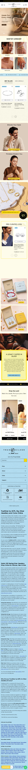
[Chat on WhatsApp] (25, 767)
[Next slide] (16, 255)
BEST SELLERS (9, 81)
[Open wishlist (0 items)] (23, 5)
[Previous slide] (12, 255)
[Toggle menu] (2, 5)
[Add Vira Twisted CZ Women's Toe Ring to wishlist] (25, 86)
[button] (1, 33)
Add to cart (9, 438)
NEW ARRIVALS (19, 81)
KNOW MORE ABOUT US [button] (14, 375)
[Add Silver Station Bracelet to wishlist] (12, 86)
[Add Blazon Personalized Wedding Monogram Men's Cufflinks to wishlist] (25, 228)
